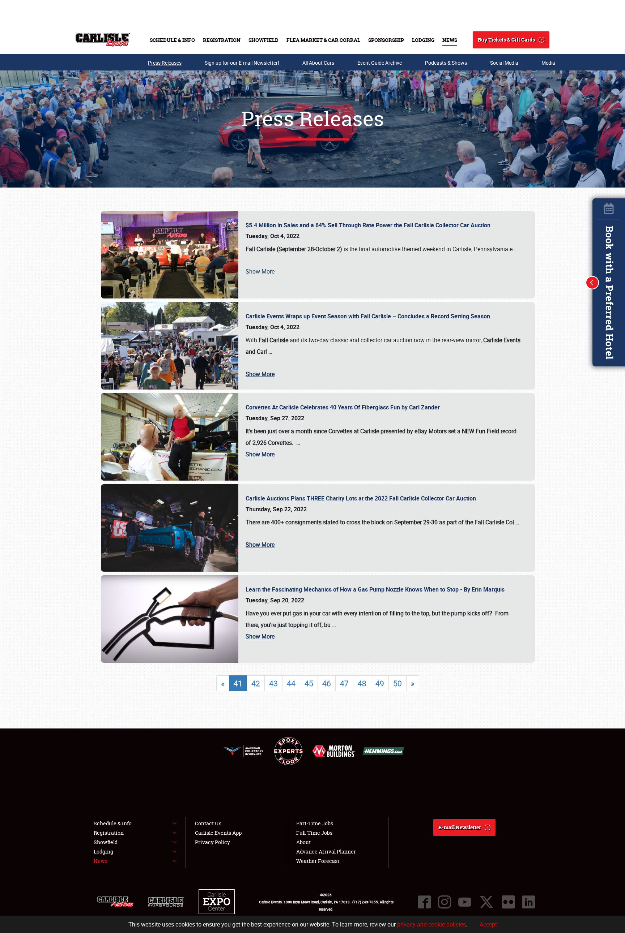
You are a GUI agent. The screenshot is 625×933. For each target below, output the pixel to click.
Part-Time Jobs (314, 823)
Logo (103, 40)
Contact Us (208, 823)
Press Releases (165, 62)
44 (291, 683)
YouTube (464, 901)
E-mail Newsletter (459, 827)
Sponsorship (386, 39)
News (449, 39)
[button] (592, 282)
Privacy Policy (212, 842)
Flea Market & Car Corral (323, 39)
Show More (260, 271)
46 (326, 683)
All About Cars (318, 62)
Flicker (508, 901)
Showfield (263, 39)
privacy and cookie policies (431, 924)
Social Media (504, 62)
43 (273, 683)
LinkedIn (528, 901)
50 (397, 683)
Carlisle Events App (218, 832)
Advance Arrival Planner (326, 851)
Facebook (424, 901)
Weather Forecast (317, 860)
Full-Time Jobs (314, 832)
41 (238, 683)
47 (344, 683)
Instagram (444, 901)
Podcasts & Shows (446, 62)
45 (309, 683)
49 (379, 683)
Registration (222, 39)
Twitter (486, 901)
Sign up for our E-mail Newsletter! (242, 62)
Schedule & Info (172, 39)
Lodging (423, 39)
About (303, 842)
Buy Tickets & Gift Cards (506, 39)
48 (362, 683)
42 (255, 683)
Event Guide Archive (379, 62)
